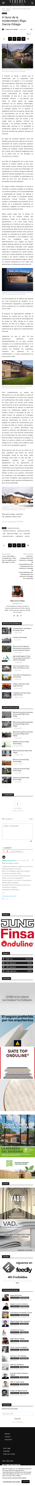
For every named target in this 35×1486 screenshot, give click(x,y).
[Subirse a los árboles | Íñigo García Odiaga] (6, 780)
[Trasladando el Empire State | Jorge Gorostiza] (6, 695)
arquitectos (5, 688)
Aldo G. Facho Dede (17, 1382)
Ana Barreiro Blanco (17, 1330)
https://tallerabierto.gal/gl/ (16, 1334)
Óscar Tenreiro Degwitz (18, 1347)
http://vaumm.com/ (17, 603)
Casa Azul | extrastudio (20, 637)
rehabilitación (19, 536)
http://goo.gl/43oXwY (9, 896)
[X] (14, 39)
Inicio (3, 9)
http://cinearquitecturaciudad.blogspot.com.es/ (21, 1299)
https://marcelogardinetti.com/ (17, 1369)
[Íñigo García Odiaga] (3, 29)
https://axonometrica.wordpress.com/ (19, 1308)
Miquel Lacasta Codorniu (19, 1304)
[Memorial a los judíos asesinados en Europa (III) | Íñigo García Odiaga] (6, 714)
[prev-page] (3, 701)
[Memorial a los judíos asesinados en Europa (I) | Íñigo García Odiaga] (6, 734)
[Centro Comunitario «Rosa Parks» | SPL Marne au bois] (6, 668)
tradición (27, 536)
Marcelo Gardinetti (17, 1365)
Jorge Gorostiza (16, 1295)
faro (3, 717)
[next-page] (6, 701)
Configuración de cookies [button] (11, 1482)
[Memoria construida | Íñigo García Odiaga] (6, 762)
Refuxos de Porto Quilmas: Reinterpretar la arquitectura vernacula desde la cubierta (21, 648)
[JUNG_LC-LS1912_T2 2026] (17, 998)
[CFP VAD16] (17, 1203)
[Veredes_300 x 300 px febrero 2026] (17, 1130)
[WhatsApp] (23, 39)
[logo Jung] (17, 923)
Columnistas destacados (10, 1290)
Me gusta (29, 959)
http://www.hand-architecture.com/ (18, 1395)
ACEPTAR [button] (25, 1481)
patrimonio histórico (8, 536)
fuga (4, 533)
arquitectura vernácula (23, 531)
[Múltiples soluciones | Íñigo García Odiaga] (6, 744)
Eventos (5, 1183)
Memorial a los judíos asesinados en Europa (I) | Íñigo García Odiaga (23, 733)
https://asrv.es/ (13, 1360)
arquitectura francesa (13, 528)
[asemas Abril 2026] (17, 1031)
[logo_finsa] (17, 933)
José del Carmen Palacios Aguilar (19, 1374)
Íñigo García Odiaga (12, 29)
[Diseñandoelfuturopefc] (17, 1163)
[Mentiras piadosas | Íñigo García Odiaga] (6, 753)
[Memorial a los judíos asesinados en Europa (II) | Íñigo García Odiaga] (6, 724)
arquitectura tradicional (9, 531)
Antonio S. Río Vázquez (18, 1356)
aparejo (4, 651)
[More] (28, 39)
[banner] (17, 1236)
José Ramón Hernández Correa (21, 1313)
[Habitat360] (17, 1095)
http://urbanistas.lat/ (15, 1386)
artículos (8, 9)
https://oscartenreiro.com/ (16, 1351)
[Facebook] (10, 39)
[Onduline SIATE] (17, 1063)
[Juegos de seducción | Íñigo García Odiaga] (6, 771)
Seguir (30, 963)
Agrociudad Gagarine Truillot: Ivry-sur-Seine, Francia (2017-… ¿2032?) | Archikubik (22, 658)
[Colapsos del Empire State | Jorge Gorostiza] (6, 686)
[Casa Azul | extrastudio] (6, 640)
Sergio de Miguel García (18, 1391)
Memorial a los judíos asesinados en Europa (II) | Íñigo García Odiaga (23, 724)
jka (20, 533)
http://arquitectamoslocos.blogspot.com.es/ (20, 1317)
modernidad (26, 533)
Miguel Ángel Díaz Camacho (20, 1321)
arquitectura (6, 642)
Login (31, 819)
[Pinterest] (19, 39)
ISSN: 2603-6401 (7, 1461)
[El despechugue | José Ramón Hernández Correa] (6, 631)
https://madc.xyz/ (14, 1325)
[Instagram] (17, 615)
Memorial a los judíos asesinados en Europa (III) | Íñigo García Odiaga (23, 714)
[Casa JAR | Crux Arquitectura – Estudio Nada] (6, 677)
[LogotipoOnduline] (17, 943)
